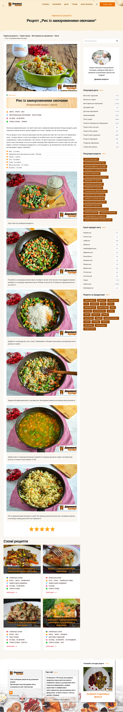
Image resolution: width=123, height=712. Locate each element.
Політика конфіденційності (61, 699)
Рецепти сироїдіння (90, 139)
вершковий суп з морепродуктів (95, 170)
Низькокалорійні (89, 115)
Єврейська (87, 233)
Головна (45, 4)
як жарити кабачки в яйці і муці (94, 163)
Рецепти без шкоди (90, 131)
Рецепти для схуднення (18, 583)
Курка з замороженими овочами (61, 570)
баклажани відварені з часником (95, 166)
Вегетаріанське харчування (19, 115)
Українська (87, 284)
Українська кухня (15, 578)
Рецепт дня (107, 4)
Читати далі (10, 592)
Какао (103, 304)
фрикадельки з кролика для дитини (96, 209)
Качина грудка (102, 307)
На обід (12, 118)
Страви (74, 4)
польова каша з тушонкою (93, 188)
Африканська (88, 253)
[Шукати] (117, 40)
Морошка (88, 311)
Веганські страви (89, 100)
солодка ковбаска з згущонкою (95, 216)
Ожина (87, 314)
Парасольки (88, 318)
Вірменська (87, 268)
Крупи (17, 111)
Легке (112, 307)
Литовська (87, 272)
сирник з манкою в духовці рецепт (96, 177)
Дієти (66, 4)
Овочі (11, 111)
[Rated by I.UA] (14, 696)
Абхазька (86, 245)
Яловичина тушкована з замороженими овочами (22, 570)
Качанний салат (90, 307)
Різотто (24, 642)
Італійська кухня (15, 631)
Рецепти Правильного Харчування (95, 123)
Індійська (86, 241)
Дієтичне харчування (90, 111)
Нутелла (110, 311)
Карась (111, 304)
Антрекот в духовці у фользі (98, 695)
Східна (85, 280)
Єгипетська (87, 237)
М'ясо (11, 580)
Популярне (56, 4)
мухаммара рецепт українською (95, 202)
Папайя (105, 314)
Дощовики (94, 304)
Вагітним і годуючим (56, 637)
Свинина (64, 634)
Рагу (62, 642)
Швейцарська (88, 288)
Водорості (101, 300)
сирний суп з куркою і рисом (94, 198)
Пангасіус (96, 314)
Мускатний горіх (99, 311)
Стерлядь (96, 321)
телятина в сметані (91, 212)
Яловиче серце (89, 329)
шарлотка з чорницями (108, 212)
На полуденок (70, 640)
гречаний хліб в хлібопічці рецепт (95, 191)
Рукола (87, 321)
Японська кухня (55, 578)
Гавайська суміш (66, 580)
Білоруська (87, 264)
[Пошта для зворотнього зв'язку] (11, 692)
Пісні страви (36, 115)
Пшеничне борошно (111, 318)
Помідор (98, 318)
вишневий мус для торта (93, 205)
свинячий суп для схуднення (94, 195)
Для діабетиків (88, 108)
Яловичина (25, 580)
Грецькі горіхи (113, 300)
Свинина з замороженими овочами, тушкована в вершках (61, 622)
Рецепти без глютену (91, 127)
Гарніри (24, 121)
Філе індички (89, 325)
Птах (50, 580)
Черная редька (100, 325)
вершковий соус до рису (93, 180)
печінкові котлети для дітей (93, 184)
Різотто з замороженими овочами (22, 624)
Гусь (86, 304)
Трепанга (105, 321)
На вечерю (20, 118)
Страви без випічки (90, 147)
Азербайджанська (89, 249)
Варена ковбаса (90, 300)
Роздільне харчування (91, 143)
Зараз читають (87, 4)
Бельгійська (87, 256)
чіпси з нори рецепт (91, 159)
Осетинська (87, 276)
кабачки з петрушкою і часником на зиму (98, 220)
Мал (22, 111)
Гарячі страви (14, 121)
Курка (56, 580)
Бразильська (87, 260)
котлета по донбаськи (92, 173)
